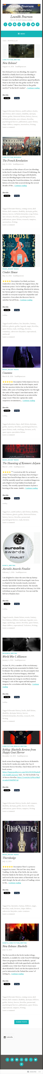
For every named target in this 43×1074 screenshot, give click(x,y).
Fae (20, 324)
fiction (5, 116)
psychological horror (10, 122)
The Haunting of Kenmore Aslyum (21, 463)
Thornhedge (9, 858)
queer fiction (32, 122)
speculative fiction (18, 432)
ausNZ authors (27, 111)
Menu (22, 34)
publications (23, 122)
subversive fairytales (18, 332)
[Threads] (24, 24)
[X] (28, 24)
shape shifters (8, 125)
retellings (20, 329)
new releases (21, 119)
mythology (11, 623)
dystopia (32, 114)
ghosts (11, 326)
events (5, 565)
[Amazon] (10, 24)
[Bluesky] (33, 24)
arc (9, 512)
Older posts (21, 1022)
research (17, 157)
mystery (11, 427)
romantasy (6, 332)
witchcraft (6, 334)
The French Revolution (15, 160)
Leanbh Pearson (21, 17)
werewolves (25, 125)
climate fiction (19, 617)
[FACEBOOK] (17, 1060)
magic (29, 326)
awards (10, 617)
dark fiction (7, 114)
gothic (10, 116)
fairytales (26, 324)
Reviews (28, 329)
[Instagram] (19, 24)
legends (23, 326)
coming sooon (27, 209)
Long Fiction (8, 60)
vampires (16, 125)
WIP (32, 716)
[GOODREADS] (7, 1060)
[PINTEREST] (21, 1064)
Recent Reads (13, 269)
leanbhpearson (20, 67)
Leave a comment (9, 127)
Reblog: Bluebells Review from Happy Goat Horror (19, 751)
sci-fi (33, 430)
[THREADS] (26, 1060)
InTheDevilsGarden (9, 119)
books (35, 111)
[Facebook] (15, 24)
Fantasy (33, 324)
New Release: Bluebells (15, 946)
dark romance (16, 114)
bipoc (18, 424)
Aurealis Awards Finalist (16, 568)
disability (25, 114)
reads (5, 269)
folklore (5, 326)
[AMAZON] (12, 1060)
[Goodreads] (5, 24)
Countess (7, 373)
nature (18, 623)
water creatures (24, 911)
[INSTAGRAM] (21, 1060)
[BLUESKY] (36, 1060)
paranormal (26, 517)
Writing (17, 60)
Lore (35, 620)
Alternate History (14, 111)
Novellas (30, 119)
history (28, 116)
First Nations (7, 514)
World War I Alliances (15, 656)
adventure (11, 424)
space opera (7, 432)
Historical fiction (19, 116)
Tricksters (27, 625)
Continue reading (33, 88)
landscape (22, 620)
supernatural (31, 332)
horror (34, 116)
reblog (17, 746)
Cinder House (10, 272)
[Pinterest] (38, 24)
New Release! (10, 63)
